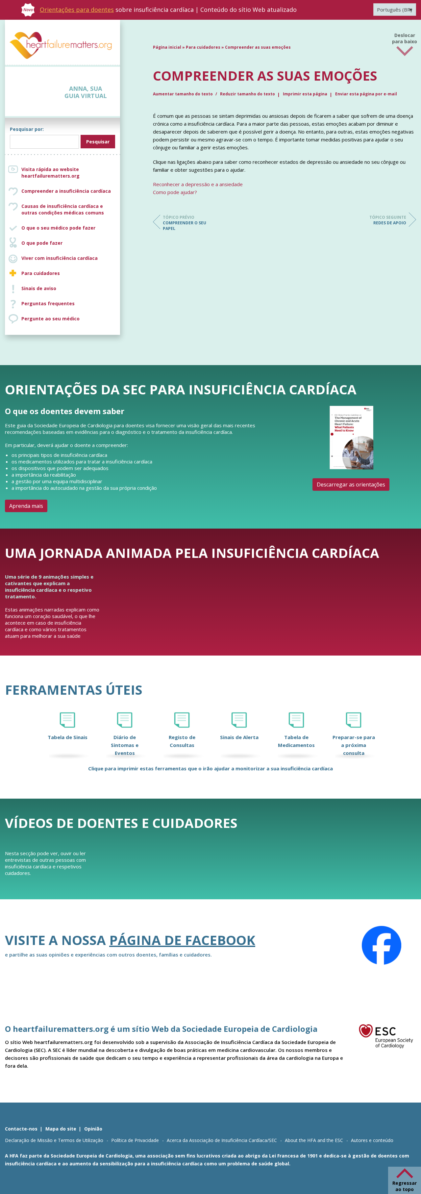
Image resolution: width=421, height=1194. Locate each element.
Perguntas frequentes (48, 303)
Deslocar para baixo (404, 36)
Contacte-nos (21, 1129)
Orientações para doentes (77, 9)
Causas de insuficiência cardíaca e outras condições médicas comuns (62, 209)
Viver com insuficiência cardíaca (59, 258)
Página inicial (167, 47)
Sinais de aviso (38, 288)
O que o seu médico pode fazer (58, 228)
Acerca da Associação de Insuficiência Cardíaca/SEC (222, 1140)
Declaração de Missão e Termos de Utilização (54, 1140)
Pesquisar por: (27, 129)
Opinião (93, 1129)
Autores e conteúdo (372, 1140)
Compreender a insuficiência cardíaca (66, 191)
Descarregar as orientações (351, 484)
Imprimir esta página (305, 94)
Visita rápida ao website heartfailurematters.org (50, 172)
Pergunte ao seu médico (50, 318)
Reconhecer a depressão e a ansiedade (198, 184)
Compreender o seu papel (184, 222)
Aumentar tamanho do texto (183, 94)
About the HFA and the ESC (314, 1140)
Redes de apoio (387, 220)
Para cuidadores (40, 273)
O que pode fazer (41, 243)
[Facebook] (381, 945)
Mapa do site (60, 1129)
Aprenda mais (26, 506)
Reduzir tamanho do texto (247, 94)
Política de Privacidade (135, 1140)
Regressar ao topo (404, 1186)
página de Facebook (182, 940)
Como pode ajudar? (175, 192)
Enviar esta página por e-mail (366, 94)
